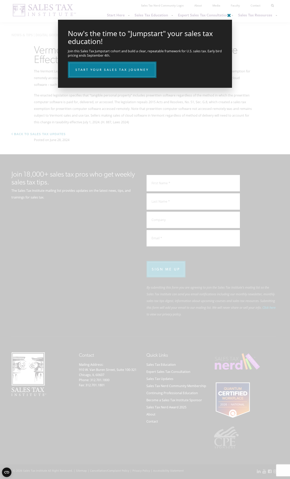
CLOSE (228, 14)
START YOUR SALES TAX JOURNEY (112, 70)
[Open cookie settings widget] (6, 472)
